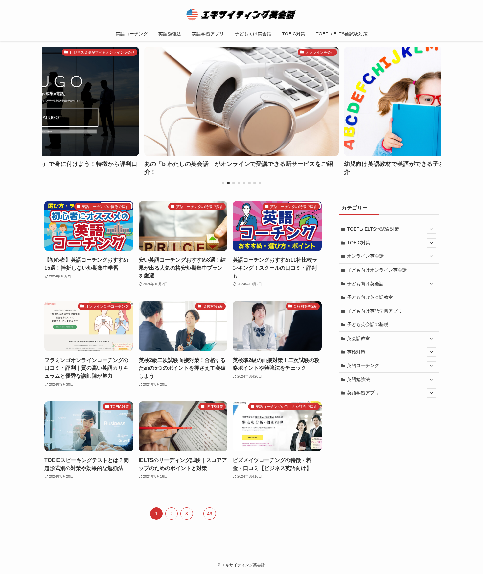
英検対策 (356, 352)
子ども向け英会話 (365, 283)
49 (209, 513)
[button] (223, 183)
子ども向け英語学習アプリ (374, 311)
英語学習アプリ (363, 392)
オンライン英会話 (365, 256)
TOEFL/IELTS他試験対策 (373, 229)
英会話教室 (358, 338)
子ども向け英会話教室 (370, 297)
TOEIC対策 (358, 242)
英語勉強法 (358, 379)
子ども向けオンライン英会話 (377, 270)
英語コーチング (363, 365)
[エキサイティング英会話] (241, 14)
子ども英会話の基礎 (367, 324)
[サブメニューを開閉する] (431, 229)
